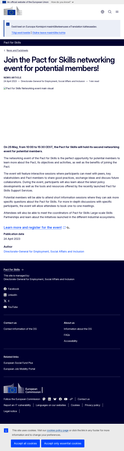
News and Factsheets (17, 50)
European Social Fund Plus (18, 362)
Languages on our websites (51, 405)
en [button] (102, 11)
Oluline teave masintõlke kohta (48, 32)
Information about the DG (78, 328)
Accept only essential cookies (62, 443)
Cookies (75, 405)
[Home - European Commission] (13, 10)
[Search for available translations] (67, 227)
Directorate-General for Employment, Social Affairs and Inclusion (44, 251)
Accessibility (70, 340)
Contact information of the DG (20, 328)
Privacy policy (92, 405)
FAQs (67, 334)
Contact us (84, 399)
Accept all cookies (25, 443)
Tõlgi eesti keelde (20, 32)
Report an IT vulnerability (17, 405)
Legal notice (10, 411)
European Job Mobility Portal (19, 368)
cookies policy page (58, 430)
